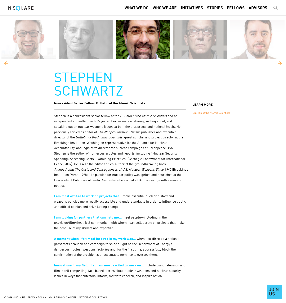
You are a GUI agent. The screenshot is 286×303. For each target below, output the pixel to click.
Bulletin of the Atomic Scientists (211, 113)
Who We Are (165, 8)
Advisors (258, 8)
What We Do (136, 8)
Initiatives (192, 8)
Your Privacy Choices (62, 298)
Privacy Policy (36, 298)
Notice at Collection (93, 298)
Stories (215, 8)
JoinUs (274, 292)
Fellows (236, 8)
